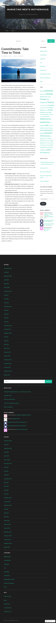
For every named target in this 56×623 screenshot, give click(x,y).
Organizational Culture (45, 74)
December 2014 (8, 359)
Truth (51, 147)
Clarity (41, 105)
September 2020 (8, 276)
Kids (49, 119)
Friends (46, 112)
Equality (42, 110)
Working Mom (45, 152)
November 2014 (8, 363)
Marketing (42, 66)
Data (44, 107)
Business (42, 96)
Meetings (42, 133)
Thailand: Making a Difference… (48, 214)
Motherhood (43, 70)
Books (44, 94)
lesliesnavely (47, 220)
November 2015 (8, 325)
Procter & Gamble (50, 140)
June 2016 (6, 321)
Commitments (43, 55)
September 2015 (8, 333)
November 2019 (8, 291)
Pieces (46, 138)
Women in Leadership (45, 77)
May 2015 (6, 340)
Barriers (41, 94)
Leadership (42, 58)
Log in (5, 600)
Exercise (46, 110)
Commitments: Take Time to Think (15, 50)
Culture (41, 107)
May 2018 (6, 302)
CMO (43, 105)
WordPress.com (7, 611)
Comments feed (7, 607)
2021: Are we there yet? (45, 171)
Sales (46, 143)
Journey (47, 116)
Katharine (44, 119)
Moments (48, 133)
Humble (41, 116)
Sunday (46, 145)
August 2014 (7, 375)
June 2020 (6, 279)
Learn (50, 122)
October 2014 (7, 367)
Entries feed (6, 604)
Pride (45, 140)
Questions (42, 142)
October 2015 (7, 329)
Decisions (47, 107)
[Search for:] (47, 41)
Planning (49, 138)
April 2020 (6, 283)
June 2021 (6, 272)
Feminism (42, 112)
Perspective (42, 138)
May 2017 (6, 310)
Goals (49, 112)
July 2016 (6, 317)
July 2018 (6, 298)
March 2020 (7, 287)
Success (43, 145)
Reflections (42, 143)
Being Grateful (43, 51)
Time (48, 147)
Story (41, 145)
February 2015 (7, 352)
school (48, 143)
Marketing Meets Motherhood (28, 9)
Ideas (44, 116)
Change (43, 99)
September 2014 (8, 371)
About (13, 30)
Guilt (49, 114)
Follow (43, 203)
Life (41, 62)
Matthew (50, 130)
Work (41, 81)
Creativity (50, 105)
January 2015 (7, 356)
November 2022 (8, 268)
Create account (7, 596)
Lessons (42, 125)
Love (41, 128)
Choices (50, 102)
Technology (50, 145)
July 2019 (6, 295)
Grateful (41, 114)
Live (52, 125)
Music (50, 136)
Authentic (48, 90)
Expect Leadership (44, 181)
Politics (42, 140)
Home (6, 30)
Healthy (51, 114)
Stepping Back (51, 143)
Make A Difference (49, 128)
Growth (46, 114)
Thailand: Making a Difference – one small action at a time (17, 391)
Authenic (42, 91)
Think (45, 147)
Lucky (44, 128)
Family (50, 110)
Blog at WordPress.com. (11, 620)
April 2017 (6, 314)
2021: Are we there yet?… (49, 221)
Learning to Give (44, 168)
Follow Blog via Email (46, 186)
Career (49, 96)
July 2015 (6, 336)
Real (52, 142)
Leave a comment (18, 56)
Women (45, 150)
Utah (41, 150)
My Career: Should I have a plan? (11, 403)
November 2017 (8, 306)
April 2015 (6, 344)
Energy (51, 107)
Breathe (49, 94)
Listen (49, 125)
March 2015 (7, 348)
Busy (46, 96)
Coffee (46, 105)
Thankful (42, 147)
